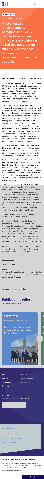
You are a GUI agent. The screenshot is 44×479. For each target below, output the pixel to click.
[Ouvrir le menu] (41, 4)
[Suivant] (39, 338)
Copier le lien (20, 289)
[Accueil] (6, 4)
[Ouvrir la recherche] (35, 4)
